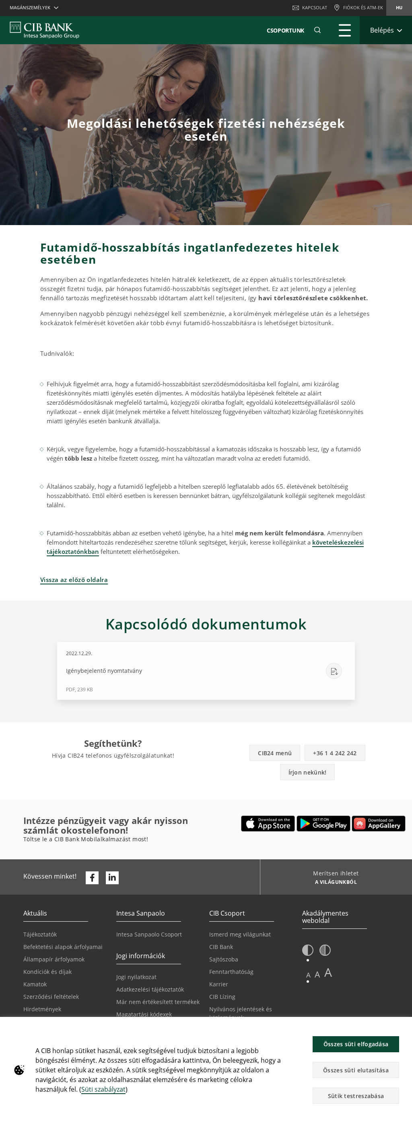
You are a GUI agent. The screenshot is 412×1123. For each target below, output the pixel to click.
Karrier (218, 984)
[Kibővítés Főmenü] (345, 30)
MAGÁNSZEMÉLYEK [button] (30, 7)
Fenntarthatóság (231, 971)
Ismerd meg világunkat (240, 934)
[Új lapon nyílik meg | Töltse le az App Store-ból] (268, 824)
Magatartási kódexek (144, 1014)
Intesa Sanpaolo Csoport (149, 934)
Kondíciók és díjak (47, 971)
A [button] (308, 975)
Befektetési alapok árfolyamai (63, 947)
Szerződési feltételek (51, 996)
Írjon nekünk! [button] (307, 772)
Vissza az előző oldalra (74, 580)
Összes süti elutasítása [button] (356, 1070)
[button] (317, 30)
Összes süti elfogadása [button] (356, 1044)
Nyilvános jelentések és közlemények (240, 1013)
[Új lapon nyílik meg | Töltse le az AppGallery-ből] (379, 824)
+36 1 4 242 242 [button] (335, 753)
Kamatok (35, 984)
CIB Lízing (222, 996)
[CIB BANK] (44, 30)
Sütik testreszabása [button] (356, 1096)
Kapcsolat (314, 7)
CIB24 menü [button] (275, 753)
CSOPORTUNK (285, 30)
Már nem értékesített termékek (158, 1002)
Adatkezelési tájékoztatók (150, 989)
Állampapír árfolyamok (53, 959)
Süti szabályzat (103, 1089)
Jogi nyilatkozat (136, 977)
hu (399, 7)
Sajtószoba (223, 959)
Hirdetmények (42, 1009)
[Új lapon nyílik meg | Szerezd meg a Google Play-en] (324, 824)
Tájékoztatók (40, 934)
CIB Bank (221, 947)
